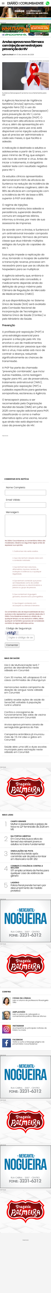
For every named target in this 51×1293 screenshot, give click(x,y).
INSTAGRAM (18, 1025)
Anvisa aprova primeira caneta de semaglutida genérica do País (23, 726)
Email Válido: (13, 499)
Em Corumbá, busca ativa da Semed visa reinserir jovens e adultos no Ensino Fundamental (27, 841)
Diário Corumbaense (25, 3)
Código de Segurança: (19, 628)
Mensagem (12, 512)
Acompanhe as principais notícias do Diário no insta (30, 1029)
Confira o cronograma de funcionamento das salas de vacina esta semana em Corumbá (25, 715)
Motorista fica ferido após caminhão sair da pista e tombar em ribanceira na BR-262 (28, 856)
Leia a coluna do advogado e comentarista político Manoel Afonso (29, 1015)
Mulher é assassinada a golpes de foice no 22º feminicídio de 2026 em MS (30, 826)
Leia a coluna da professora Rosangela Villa (30, 1001)
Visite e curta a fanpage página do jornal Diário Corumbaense (28, 1043)
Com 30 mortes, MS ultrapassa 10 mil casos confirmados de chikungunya (25, 679)
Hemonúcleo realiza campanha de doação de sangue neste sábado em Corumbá (24, 690)
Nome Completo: (15, 487)
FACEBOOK (18, 1039)
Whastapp (47, 3)
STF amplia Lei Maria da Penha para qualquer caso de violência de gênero (30, 873)
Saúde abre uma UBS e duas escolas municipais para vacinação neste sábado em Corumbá (25, 749)
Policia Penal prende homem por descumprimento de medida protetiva (28, 887)
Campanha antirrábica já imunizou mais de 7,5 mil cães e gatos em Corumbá (24, 737)
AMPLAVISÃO (19, 1012)
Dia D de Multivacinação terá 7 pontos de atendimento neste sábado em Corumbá (21, 667)
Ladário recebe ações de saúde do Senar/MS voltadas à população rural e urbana (24, 702)
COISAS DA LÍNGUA (22, 998)
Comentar (12, 645)
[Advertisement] (25, 455)
